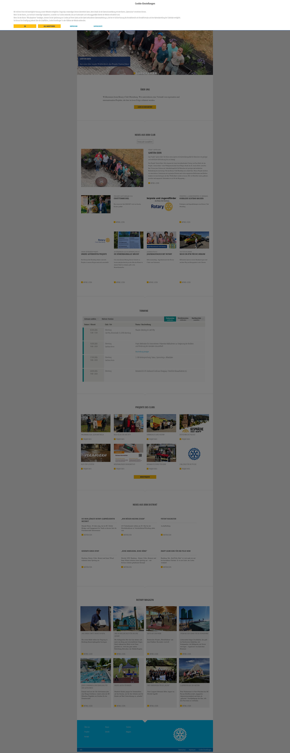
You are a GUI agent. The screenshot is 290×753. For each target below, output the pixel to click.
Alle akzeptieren (49, 26)
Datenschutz (98, 26)
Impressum (73, 26)
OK (25, 26)
